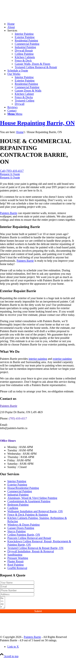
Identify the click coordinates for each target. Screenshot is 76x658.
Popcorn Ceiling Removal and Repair (29, 538)
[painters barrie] (27, 17)
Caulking (12, 508)
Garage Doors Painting (20, 528)
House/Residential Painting (23, 488)
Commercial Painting (27, 43)
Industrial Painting (25, 47)
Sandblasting (14, 554)
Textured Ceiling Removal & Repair (36, 67)
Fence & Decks (24, 97)
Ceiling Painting (24, 53)
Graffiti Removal (17, 568)
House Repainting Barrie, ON (37, 123)
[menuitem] (41, 24)
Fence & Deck (23, 60)
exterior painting (62, 358)
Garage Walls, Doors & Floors (32, 63)
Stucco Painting (16, 531)
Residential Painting (26, 40)
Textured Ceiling (24, 100)
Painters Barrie (8, 213)
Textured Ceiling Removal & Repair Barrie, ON (35, 548)
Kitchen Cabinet (24, 93)
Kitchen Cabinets (25, 57)
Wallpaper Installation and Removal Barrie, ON (35, 511)
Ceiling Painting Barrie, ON (23, 534)
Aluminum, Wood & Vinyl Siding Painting (32, 498)
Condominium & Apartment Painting (28, 501)
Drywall (19, 103)
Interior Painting (24, 33)
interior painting (38, 358)
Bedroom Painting (18, 504)
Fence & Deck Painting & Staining (27, 514)
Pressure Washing (17, 558)
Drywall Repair (24, 50)
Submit (38, 611)
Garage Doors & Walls (28, 90)
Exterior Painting (24, 37)
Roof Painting (15, 564)
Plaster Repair (15, 561)
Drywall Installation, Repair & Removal (30, 551)
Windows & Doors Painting (23, 524)
